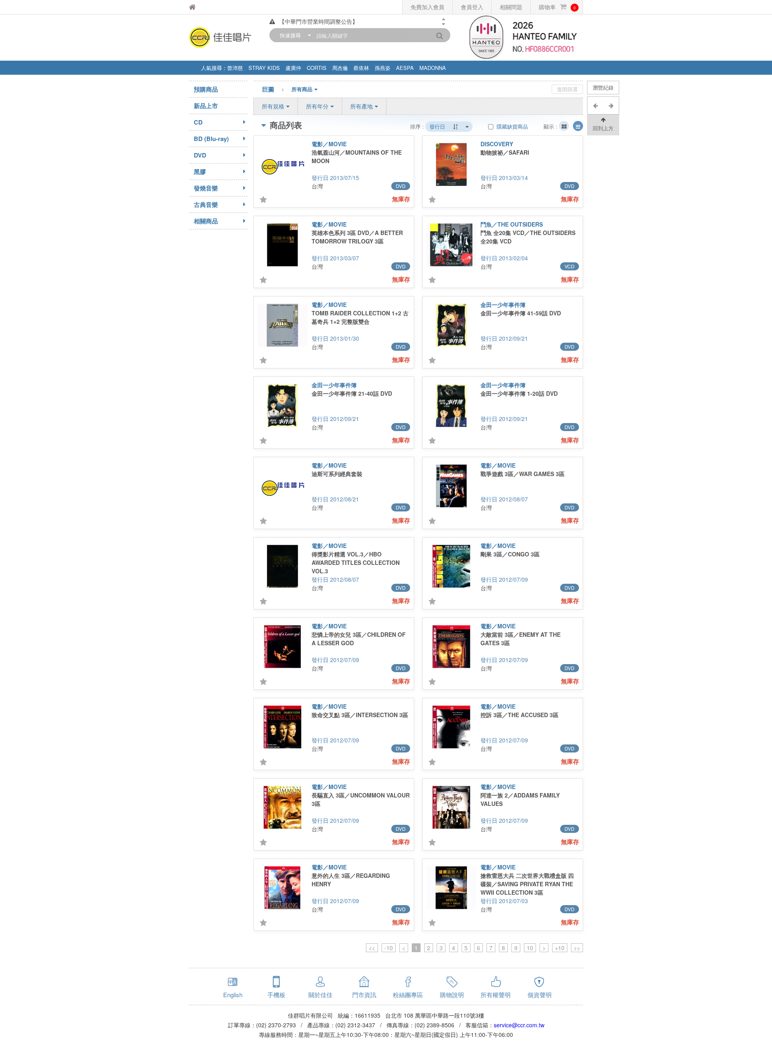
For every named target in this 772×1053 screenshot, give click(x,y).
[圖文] (578, 126)
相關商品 (206, 221)
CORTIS (316, 68)
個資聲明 (540, 994)
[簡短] (564, 126)
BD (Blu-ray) (211, 138)
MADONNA (432, 68)
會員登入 (472, 7)
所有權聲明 (495, 994)
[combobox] (293, 35)
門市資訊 (364, 994)
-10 (388, 948)
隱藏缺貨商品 (511, 126)
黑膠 (200, 171)
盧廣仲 (293, 68)
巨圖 (268, 89)
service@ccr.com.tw (519, 1025)
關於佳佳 (320, 994)
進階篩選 (567, 89)
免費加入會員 (427, 7)
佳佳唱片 (213, 7)
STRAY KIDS (264, 68)
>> (577, 948)
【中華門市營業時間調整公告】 (318, 21)
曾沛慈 (235, 68)
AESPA (405, 68)
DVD (200, 155)
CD (198, 122)
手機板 (276, 994)
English (232, 994)
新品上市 (206, 105)
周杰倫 (340, 68)
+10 (560, 948)
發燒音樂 (206, 188)
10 (530, 948)
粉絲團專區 (408, 994)
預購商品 (206, 89)
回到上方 (603, 128)
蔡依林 (361, 68)
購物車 (557, 7)
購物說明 (452, 994)
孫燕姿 (382, 68)
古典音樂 (206, 204)
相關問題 (511, 7)
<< (372, 948)
